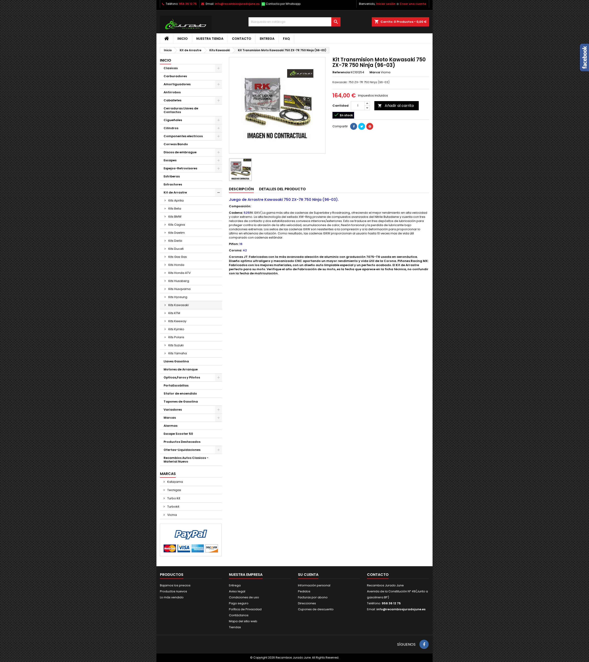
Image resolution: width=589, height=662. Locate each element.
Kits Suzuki (176, 345)
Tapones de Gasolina (181, 401)
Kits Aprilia (176, 200)
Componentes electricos (183, 136)
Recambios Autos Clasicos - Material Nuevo (186, 460)
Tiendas (235, 627)
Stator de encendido (180, 393)
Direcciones (307, 603)
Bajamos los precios (175, 585)
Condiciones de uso (244, 597)
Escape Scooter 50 (178, 434)
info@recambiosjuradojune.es (237, 4)
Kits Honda (176, 265)
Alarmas (170, 425)
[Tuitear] (361, 126)
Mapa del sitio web (243, 621)
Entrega (267, 38)
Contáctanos (238, 615)
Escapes (170, 160)
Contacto (241, 38)
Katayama (175, 482)
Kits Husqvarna (179, 289)
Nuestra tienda (209, 38)
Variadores (173, 409)
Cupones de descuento (316, 609)
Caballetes (172, 100)
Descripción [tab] (241, 189)
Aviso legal (237, 591)
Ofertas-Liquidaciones (182, 450)
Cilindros (171, 128)
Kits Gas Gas (177, 257)
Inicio (182, 38)
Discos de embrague (180, 152)
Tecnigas (174, 490)
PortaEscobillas (176, 385)
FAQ (286, 38)
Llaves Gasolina (176, 361)
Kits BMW (175, 216)
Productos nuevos (173, 591)
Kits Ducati (176, 249)
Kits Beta (174, 208)
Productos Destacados (182, 442)
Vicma (172, 515)
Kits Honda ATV (179, 273)
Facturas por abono (313, 597)
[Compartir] (353, 126)
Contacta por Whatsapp (283, 4)
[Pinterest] (369, 126)
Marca (375, 72)
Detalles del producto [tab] (282, 189)
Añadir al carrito (396, 105)
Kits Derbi (175, 241)
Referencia (341, 72)
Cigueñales (173, 120)
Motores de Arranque (181, 369)
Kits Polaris (176, 337)
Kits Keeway (177, 321)
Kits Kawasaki (178, 305)
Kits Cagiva (176, 224)
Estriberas (172, 176)
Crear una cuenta (413, 4)
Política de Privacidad (245, 609)
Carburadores (175, 76)
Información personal (314, 585)
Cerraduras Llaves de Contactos (181, 110)
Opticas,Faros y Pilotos (182, 377)
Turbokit (173, 506)
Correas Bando (176, 144)
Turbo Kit (173, 498)
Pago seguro (238, 603)
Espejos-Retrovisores (180, 168)
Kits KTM (174, 313)
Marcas (170, 417)
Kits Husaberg (178, 281)
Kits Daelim (176, 232)
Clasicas (171, 68)
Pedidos (304, 591)
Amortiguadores (177, 84)
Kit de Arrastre (175, 192)
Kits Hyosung (177, 297)
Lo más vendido (172, 597)
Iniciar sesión (386, 4)
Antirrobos (172, 92)
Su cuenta (308, 574)
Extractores (173, 184)
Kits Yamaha (177, 353)
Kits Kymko (176, 329)
